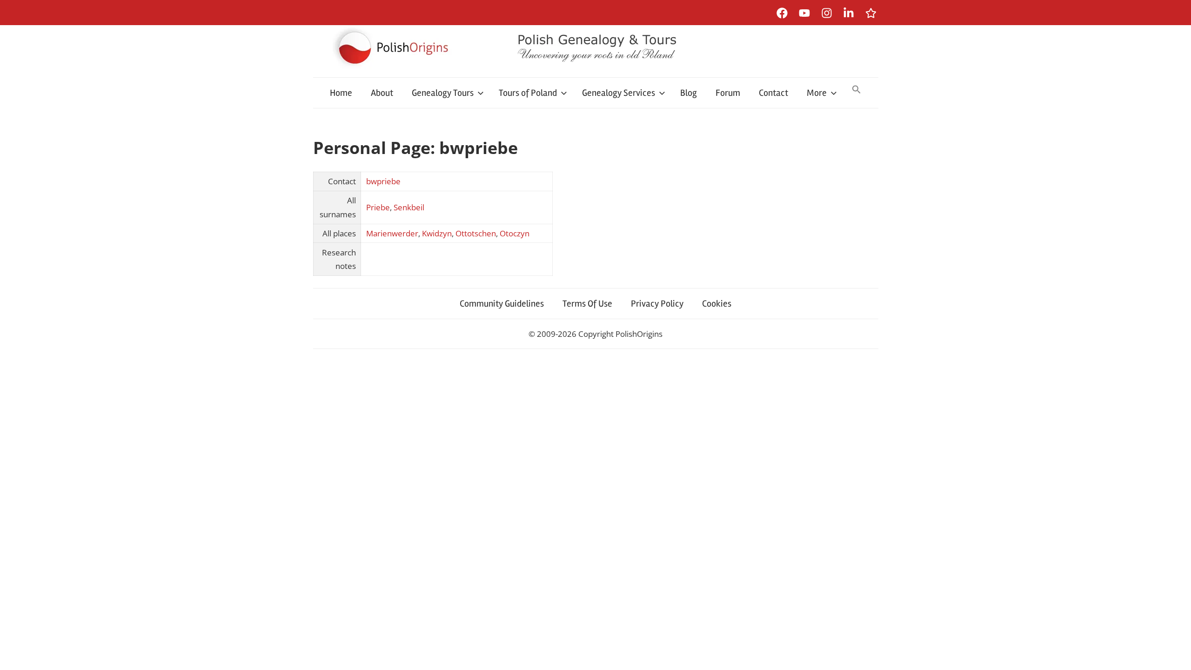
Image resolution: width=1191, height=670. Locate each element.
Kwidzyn (437, 233)
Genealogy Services (618, 93)
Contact (773, 93)
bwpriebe (383, 181)
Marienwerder (392, 233)
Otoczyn (514, 233)
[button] (856, 90)
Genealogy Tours (443, 93)
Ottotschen (475, 233)
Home (341, 93)
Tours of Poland (528, 93)
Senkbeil (409, 207)
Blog (688, 93)
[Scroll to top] (1174, 653)
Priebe (378, 207)
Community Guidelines (502, 303)
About (382, 93)
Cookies (716, 303)
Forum (728, 93)
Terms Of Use (587, 303)
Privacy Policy (657, 303)
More (817, 93)
